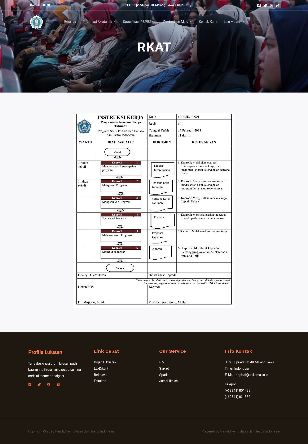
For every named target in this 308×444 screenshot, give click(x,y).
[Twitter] (265, 5)
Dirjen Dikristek (105, 362)
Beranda (70, 22)
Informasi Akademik (97, 22)
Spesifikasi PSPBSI (137, 22)
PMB (163, 362)
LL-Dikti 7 (101, 369)
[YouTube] (48, 384)
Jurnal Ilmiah (168, 381)
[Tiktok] (278, 5)
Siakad (164, 369)
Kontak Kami (208, 22)
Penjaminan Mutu (175, 22)
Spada (163, 375)
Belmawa (100, 375)
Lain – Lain (232, 22)
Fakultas (100, 381)
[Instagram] (271, 5)
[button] (114, 21)
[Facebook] (259, 5)
